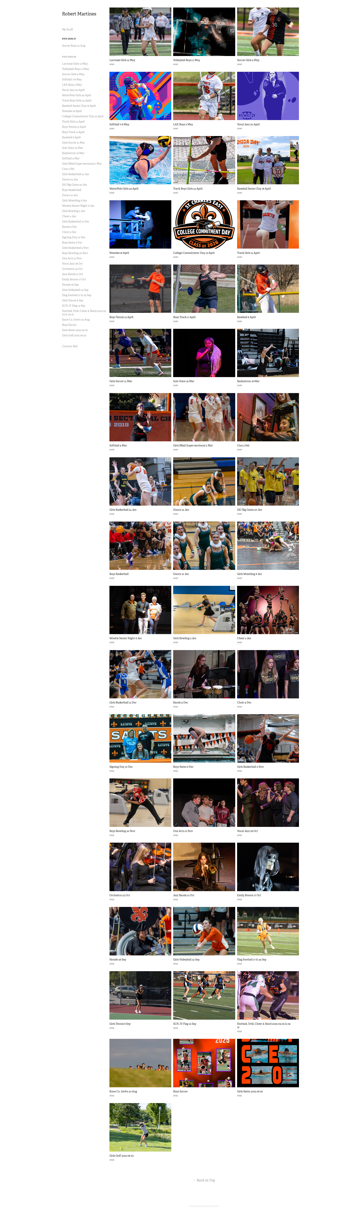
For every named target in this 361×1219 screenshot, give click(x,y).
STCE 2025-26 (69, 56)
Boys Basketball (71, 190)
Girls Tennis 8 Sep (72, 300)
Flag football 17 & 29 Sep (76, 295)
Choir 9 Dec (69, 232)
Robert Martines (79, 14)
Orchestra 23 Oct (72, 269)
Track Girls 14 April (73, 121)
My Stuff (67, 29)
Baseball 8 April (71, 137)
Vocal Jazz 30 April (73, 90)
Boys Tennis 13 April (74, 127)
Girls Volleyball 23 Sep (75, 290)
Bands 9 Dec (69, 226)
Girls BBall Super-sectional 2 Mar (82, 163)
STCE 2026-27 (69, 38)
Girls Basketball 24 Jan (75, 174)
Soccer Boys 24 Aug (73, 45)
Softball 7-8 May (72, 79)
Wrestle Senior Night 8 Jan (78, 205)
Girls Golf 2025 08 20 (74, 335)
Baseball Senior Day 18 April (79, 105)
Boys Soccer (69, 325)
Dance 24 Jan (70, 179)
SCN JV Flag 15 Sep (73, 305)
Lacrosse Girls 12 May (75, 63)
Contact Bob (69, 346)
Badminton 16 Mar (73, 153)
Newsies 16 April (72, 111)
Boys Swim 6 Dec (72, 242)
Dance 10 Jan (70, 195)
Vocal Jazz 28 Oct (72, 263)
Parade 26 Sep (70, 284)
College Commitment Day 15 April (82, 116)
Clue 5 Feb (68, 169)
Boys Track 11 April (73, 132)
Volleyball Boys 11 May (75, 69)
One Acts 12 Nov (72, 258)
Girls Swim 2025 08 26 (75, 330)
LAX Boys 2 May (72, 84)
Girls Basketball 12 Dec (75, 221)
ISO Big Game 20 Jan (74, 184)
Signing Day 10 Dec (73, 237)
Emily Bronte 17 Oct (74, 279)
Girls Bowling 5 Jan (73, 211)
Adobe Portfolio (210, 1206)
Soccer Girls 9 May (73, 74)
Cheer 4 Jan (69, 216)
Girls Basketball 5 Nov (75, 248)
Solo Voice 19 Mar (72, 148)
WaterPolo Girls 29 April (76, 95)
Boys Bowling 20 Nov (75, 253)
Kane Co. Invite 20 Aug (76, 319)
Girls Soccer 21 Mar (73, 142)
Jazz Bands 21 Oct (72, 274)
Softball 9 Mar (71, 158)
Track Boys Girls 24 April (76, 100)
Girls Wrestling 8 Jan (74, 200)
